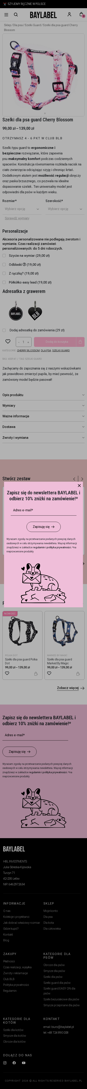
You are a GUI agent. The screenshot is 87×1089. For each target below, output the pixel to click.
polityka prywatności (59, 547)
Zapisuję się (41, 527)
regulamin (39, 547)
